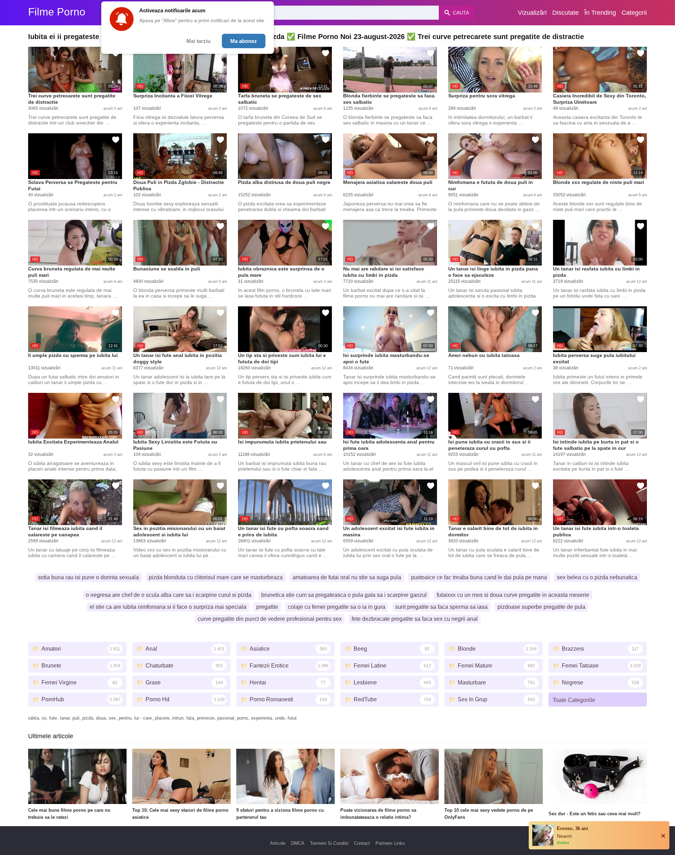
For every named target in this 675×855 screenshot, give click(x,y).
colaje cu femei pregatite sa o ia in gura (336, 607)
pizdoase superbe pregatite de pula (541, 607)
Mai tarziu (198, 41)
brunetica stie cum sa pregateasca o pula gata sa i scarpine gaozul (344, 595)
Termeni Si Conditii (329, 843)
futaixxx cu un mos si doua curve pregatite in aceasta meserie (513, 595)
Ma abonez (243, 41)
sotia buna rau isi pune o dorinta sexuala (88, 577)
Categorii (634, 12)
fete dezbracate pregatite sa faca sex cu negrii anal (415, 619)
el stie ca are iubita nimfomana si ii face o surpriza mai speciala (168, 607)
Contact (362, 843)
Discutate (565, 12)
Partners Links (390, 843)
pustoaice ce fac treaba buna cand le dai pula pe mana (479, 577)
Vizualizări (532, 12)
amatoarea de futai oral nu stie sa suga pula (346, 577)
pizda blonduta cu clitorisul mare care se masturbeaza (216, 577)
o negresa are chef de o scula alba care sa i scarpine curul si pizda (168, 595)
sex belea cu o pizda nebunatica (597, 577)
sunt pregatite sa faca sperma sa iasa (441, 607)
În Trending (600, 12)
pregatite (267, 607)
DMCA (297, 843)
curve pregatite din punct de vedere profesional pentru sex (270, 619)
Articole (277, 843)
